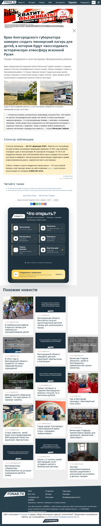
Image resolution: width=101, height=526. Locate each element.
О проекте (49, 491)
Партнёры (67, 491)
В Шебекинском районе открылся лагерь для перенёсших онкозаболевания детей (34, 188)
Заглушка (49, 497)
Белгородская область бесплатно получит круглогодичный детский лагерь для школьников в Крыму (40, 190)
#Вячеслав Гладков (47, 195)
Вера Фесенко (68, 176)
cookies (46, 506)
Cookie (23, 514)
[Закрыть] (74, 30)
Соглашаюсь (51, 520)
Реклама (66, 494)
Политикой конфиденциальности (63, 517)
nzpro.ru (50, 168)
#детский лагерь (29, 195)
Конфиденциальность (71, 497)
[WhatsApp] (37, 204)
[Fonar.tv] (8, 2)
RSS (30, 491)
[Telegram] (40, 204)
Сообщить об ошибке (33, 498)
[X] (34, 204)
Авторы (48, 494)
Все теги (31, 494)
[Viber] (45, 204)
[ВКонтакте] (31, 204)
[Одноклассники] (42, 204)
